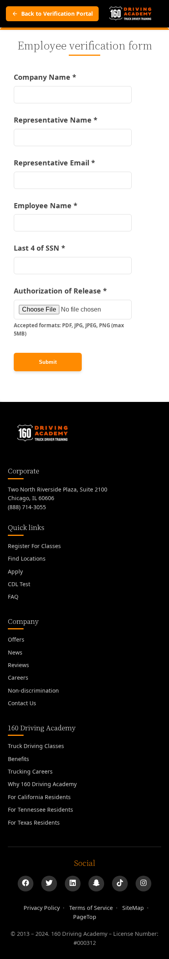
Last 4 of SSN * (39, 248)
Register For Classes (34, 546)
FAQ (13, 596)
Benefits (18, 759)
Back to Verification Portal (57, 13)
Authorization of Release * (60, 290)
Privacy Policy (42, 907)
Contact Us (22, 703)
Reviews (18, 665)
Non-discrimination (33, 690)
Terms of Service (91, 907)
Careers (18, 677)
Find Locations (27, 558)
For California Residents (39, 797)
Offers (16, 639)
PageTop (84, 916)
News (15, 652)
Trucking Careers (30, 771)
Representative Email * (54, 162)
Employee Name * (45, 205)
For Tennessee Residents (40, 809)
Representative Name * (55, 120)
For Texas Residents (34, 822)
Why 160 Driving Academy (42, 784)
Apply (15, 571)
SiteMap (133, 907)
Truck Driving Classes (36, 746)
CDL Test (19, 584)
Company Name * (45, 77)
